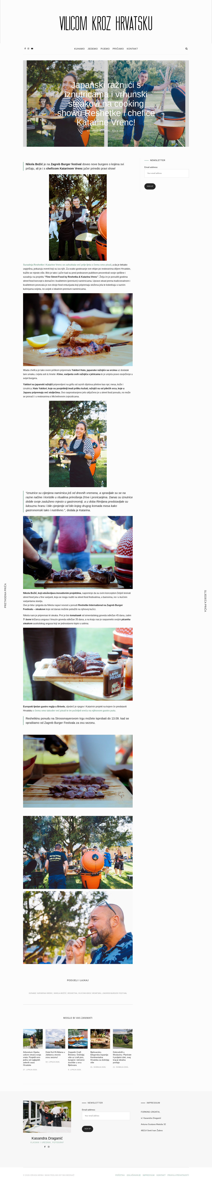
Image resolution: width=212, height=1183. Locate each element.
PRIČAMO (118, 49)
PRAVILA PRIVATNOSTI (178, 1175)
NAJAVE (100, 76)
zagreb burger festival (115, 993)
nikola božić (60, 993)
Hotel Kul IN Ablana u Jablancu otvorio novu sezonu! (55, 1054)
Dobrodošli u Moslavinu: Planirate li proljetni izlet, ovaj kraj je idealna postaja (122, 1057)
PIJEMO (105, 49)
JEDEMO (93, 49)
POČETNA (120, 1175)
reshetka (72, 993)
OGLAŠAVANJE (134, 1175)
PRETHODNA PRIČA (5, 595)
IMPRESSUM (149, 1175)
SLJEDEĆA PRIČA (205, 601)
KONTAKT (132, 49)
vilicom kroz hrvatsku (89, 993)
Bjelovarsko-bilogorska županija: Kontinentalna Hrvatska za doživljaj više (99, 1057)
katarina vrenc (45, 993)
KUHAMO (79, 49)
